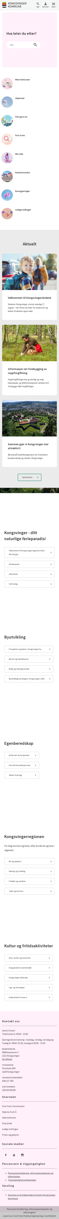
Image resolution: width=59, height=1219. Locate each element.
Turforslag (13, 584)
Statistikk (7, 1123)
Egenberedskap (18, 743)
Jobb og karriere (16, 891)
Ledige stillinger (10, 1129)
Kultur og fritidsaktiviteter (28, 945)
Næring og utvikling (17, 871)
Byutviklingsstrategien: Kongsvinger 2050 (26, 678)
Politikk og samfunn (17, 881)
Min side (45, 7)
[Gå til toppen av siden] (54, 1214)
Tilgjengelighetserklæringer (22, 1180)
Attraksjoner (14, 564)
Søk (37, 7)
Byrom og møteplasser (19, 659)
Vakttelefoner (9, 1117)
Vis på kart (7, 1059)
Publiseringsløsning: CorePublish (39, 1215)
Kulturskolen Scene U (18, 997)
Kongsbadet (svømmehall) (20, 967)
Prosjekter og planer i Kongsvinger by (25, 649)
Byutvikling (15, 637)
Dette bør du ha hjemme (19, 755)
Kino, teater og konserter (20, 958)
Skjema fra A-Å (9, 1111)
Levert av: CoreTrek (12, 1215)
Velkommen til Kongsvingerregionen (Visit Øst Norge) (27, 552)
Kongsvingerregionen (24, 836)
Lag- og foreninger (17, 987)
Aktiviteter (13, 574)
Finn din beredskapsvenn (19, 765)
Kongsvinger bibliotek (18, 977)
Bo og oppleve (15, 861)
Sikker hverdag (15, 775)
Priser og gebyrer (10, 1134)
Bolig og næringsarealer (19, 669)
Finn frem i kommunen (13, 1106)
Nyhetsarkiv (27, 477)
